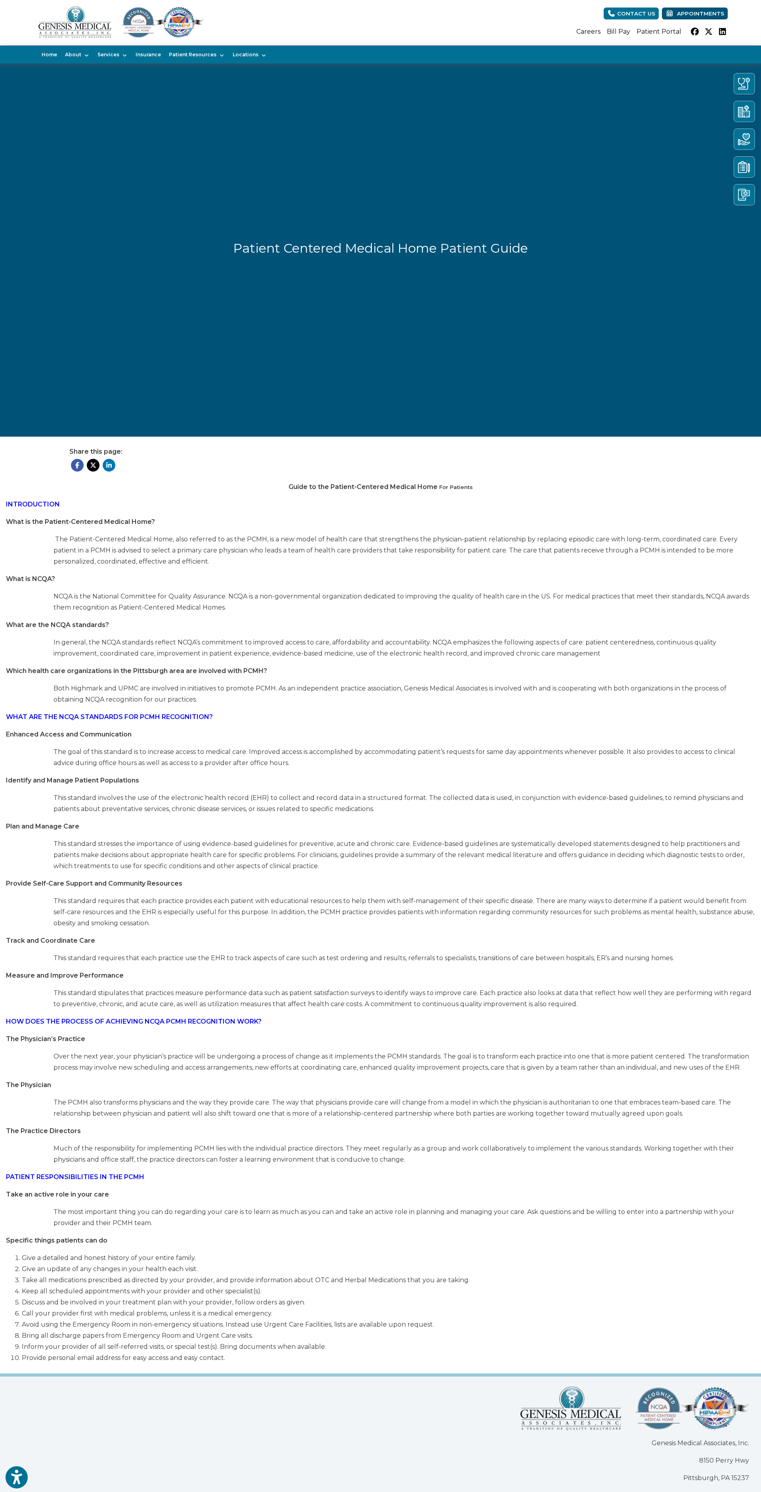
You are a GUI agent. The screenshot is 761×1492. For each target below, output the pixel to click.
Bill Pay (618, 31)
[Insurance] (744, 167)
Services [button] (110, 55)
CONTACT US (635, 13)
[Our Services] (744, 139)
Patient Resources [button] (194, 55)
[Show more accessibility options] (16, 1477)
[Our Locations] (744, 111)
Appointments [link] (699, 13)
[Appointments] (744, 194)
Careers (588, 31)
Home (49, 55)
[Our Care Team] (744, 83)
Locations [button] (247, 55)
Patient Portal (659, 31)
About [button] (74, 55)
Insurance (148, 55)
